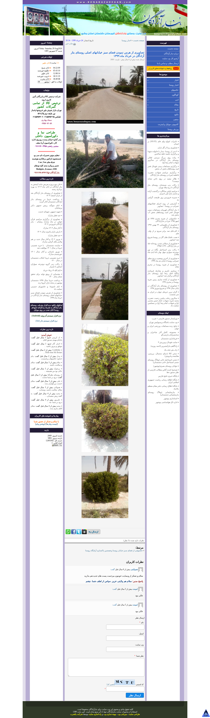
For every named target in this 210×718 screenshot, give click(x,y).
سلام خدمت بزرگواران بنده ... (46, 382)
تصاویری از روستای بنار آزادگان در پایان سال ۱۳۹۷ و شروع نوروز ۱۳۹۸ (163, 287)
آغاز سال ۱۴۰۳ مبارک (52, 228)
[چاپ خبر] (74, 45)
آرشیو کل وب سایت (170, 58)
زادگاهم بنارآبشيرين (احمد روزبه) (164, 346)
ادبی (176, 100)
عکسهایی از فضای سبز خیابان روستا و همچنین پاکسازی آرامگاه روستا (114, 550)
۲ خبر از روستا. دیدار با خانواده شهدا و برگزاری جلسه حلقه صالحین (163, 152)
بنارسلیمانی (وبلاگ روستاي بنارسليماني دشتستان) (163, 393)
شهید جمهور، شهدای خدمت (49, 212)
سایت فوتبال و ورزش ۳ (167, 342)
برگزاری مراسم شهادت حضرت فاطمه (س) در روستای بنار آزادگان (163, 173)
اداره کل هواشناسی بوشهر (166, 402)
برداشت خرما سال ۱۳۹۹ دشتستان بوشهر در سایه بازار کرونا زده (46, 281)
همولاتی (57, 387)
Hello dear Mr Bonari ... (52, 352)
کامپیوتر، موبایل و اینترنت (168, 124)
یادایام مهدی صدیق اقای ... (51, 340)
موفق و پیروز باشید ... (53, 346)
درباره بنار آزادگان (171, 53)
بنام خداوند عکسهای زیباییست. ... (46, 357)
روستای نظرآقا (54, 375)
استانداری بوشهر (170, 398)
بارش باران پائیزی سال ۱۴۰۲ (49, 232)
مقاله (176, 105)
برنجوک (57, 369)
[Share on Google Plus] (84, 533)
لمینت (135, 589)
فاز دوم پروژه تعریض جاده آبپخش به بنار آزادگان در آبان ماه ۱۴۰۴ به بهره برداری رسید (46, 186)
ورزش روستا (173, 129)
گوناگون (175, 95)
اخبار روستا (173, 85)
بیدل (58, 356)
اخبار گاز (56, 344)
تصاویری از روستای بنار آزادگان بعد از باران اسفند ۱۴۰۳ (46, 194)
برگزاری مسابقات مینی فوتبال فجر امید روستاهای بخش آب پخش (163, 167)
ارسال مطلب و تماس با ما (167, 63)
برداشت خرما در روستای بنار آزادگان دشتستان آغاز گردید (46, 200)
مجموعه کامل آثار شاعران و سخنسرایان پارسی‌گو (163, 333)
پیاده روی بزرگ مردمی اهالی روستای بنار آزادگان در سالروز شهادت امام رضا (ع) (163, 160)
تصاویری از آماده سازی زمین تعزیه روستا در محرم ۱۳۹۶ (163, 280)
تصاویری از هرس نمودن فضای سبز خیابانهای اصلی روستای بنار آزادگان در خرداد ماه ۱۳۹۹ (46, 295)
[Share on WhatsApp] (68, 533)
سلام (58, 362)
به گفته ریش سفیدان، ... (46, 394)
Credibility (56, 350)
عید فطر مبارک (54, 215)
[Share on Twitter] (78, 533)
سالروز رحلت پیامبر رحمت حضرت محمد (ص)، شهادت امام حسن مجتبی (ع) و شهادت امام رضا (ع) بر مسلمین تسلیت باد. (163, 302)
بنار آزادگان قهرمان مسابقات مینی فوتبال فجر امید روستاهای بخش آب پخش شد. (163, 212)
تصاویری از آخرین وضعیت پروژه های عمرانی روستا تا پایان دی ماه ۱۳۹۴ (163, 259)
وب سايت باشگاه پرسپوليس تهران (163, 322)
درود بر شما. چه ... (54, 402)
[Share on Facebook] (73, 533)
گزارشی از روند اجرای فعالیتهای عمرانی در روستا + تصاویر (163, 205)
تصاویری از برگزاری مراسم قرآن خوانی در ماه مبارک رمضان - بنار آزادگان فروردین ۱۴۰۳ (46, 221)
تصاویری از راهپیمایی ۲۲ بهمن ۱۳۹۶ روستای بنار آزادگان (163, 226)
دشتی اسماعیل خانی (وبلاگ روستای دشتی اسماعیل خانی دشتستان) (163, 361)
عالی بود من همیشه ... (53, 371)
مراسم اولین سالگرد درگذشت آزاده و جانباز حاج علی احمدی (163, 192)
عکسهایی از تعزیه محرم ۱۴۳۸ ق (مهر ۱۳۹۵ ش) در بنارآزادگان (163, 219)
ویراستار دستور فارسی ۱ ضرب (164, 318)
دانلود (176, 114)
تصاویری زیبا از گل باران (167, 147)
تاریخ (176, 109)
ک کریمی (56, 337)
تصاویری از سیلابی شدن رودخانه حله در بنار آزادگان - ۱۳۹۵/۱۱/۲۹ (163, 244)
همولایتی (134, 569)
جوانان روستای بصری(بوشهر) (165, 366)
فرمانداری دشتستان (169, 338)
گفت (113, 569)
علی (58, 381)
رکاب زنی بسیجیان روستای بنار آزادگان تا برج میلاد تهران (163, 186)
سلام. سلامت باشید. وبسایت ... (49, 390)
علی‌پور (57, 400)
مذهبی (175, 119)
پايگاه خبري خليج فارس (167, 376)
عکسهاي (174, 90)
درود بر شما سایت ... (48, 377)
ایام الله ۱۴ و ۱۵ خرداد (52, 270)
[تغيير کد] (111, 684)
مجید (58, 393)
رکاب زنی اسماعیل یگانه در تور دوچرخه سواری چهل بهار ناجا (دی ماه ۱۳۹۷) (163, 252)
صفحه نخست (173, 49)
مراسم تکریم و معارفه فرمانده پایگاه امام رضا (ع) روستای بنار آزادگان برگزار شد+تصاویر (163, 273)
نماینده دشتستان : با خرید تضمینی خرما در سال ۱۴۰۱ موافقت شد (46, 246)
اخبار (176, 80)
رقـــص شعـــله (170, 350)
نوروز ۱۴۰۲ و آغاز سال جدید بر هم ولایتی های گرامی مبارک (46, 240)
